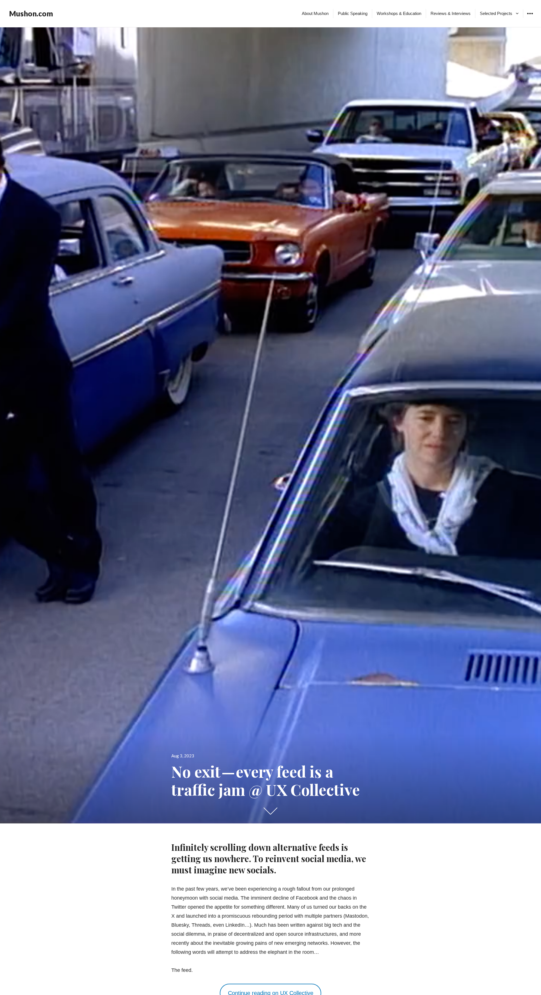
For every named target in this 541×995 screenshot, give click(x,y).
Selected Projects (496, 13)
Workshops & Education (399, 13)
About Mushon (315, 13)
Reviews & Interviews (451, 13)
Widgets (529, 17)
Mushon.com (31, 13)
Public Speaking (352, 13)
